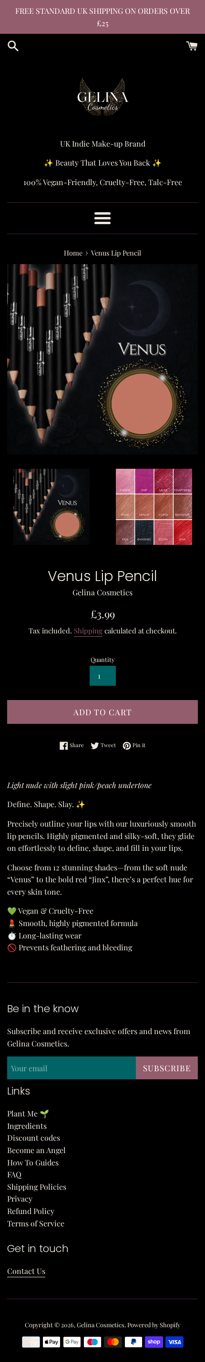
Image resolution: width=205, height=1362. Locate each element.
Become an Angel (36, 1150)
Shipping (88, 630)
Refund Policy (30, 1211)
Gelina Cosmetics (100, 1325)
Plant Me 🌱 (28, 1113)
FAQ (14, 1174)
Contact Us (26, 1271)
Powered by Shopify (153, 1325)
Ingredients (27, 1126)
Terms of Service (35, 1223)
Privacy (19, 1199)
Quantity (102, 659)
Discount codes (33, 1138)
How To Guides (33, 1162)
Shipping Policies (36, 1187)
